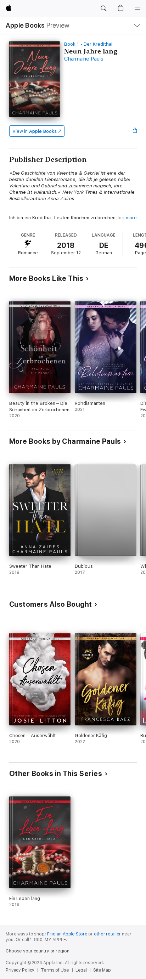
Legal (81, 970)
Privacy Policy (20, 970)
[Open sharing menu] (135, 131)
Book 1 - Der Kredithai (88, 44)
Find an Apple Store (67, 934)
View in (34, 131)
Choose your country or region (37, 951)
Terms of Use (55, 970)
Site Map (102, 970)
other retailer (107, 934)
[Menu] (137, 8)
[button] (103, 8)
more (131, 217)
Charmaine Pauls (83, 59)
